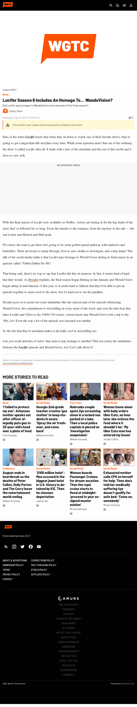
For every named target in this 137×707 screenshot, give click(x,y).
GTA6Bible (68, 674)
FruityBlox (68, 665)
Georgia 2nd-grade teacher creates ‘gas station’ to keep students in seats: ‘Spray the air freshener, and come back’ (51, 419)
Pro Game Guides (68, 604)
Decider (33, 279)
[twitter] (22, 546)
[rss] (6, 546)
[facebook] (30, 546)
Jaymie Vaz (42, 501)
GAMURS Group (127, 683)
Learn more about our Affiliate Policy (18, 363)
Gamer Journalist (68, 642)
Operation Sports (68, 651)
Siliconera (68, 628)
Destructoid (68, 637)
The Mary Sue (68, 656)
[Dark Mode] (117, 5)
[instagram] (14, 546)
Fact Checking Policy (43, 565)
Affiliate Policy (40, 574)
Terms (6, 569)
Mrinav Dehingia (78, 509)
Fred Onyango (10, 435)
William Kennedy (45, 435)
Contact (8, 579)
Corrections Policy (42, 560)
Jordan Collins (110, 439)
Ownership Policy (13, 565)
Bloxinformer (68, 670)
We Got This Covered (68, 632)
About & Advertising (15, 560)
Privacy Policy (11, 574)
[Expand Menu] (124, 5)
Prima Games (68, 623)
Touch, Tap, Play (68, 660)
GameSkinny (69, 646)
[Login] (131, 5)
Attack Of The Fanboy (68, 618)
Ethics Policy (39, 569)
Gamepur (68, 614)
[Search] (111, 5)
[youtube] (38, 546)
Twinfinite (68, 609)
